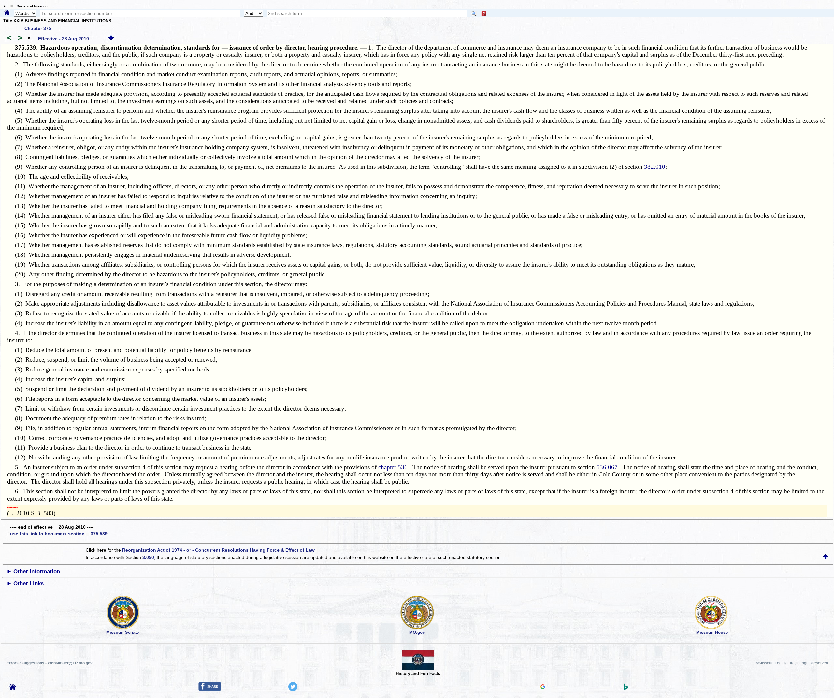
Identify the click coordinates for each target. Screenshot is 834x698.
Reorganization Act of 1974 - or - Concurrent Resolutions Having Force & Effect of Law (218, 550)
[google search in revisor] (542, 687)
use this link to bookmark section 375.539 (59, 533)
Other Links (28, 583)
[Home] (7, 12)
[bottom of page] (111, 38)
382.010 (654, 166)
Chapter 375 (37, 28)
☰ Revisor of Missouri (27, 6)
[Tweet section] (292, 689)
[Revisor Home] (12, 688)
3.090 (148, 557)
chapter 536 (393, 467)
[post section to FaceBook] (209, 689)
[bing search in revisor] (626, 688)
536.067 (607, 467)
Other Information (36, 571)
